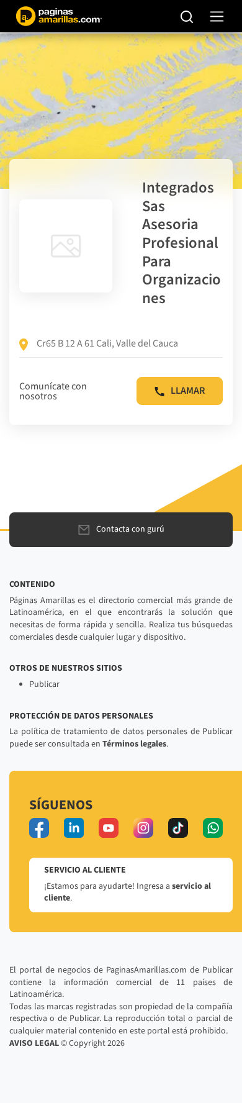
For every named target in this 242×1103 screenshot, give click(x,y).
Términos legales (134, 744)
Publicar (44, 684)
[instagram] (143, 828)
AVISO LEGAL (34, 1043)
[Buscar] (187, 16)
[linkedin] (74, 828)
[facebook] (39, 828)
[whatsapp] (213, 828)
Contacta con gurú (130, 529)
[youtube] (109, 828)
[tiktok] (178, 828)
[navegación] (217, 16)
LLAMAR (188, 390)
